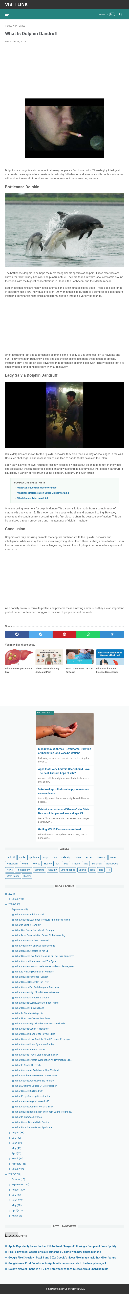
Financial (101, 857)
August (18, 1132)
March (17, 1158)
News (10, 869)
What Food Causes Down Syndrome (33, 1127)
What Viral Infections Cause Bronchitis (35, 945)
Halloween (12, 863)
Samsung (39, 869)
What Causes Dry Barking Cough (32, 997)
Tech (92, 869)
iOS (58, 863)
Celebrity (66, 857)
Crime (78, 857)
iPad (66, 863)
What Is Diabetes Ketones (28, 1117)
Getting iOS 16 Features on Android (59, 829)
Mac (86, 863)
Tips (101, 869)
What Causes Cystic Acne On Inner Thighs (36, 1002)
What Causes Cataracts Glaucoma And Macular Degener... (45, 966)
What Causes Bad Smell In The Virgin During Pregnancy (43, 1111)
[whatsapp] (88, 634)
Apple (22, 857)
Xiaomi (27, 876)
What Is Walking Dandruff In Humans (34, 971)
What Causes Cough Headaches (32, 1028)
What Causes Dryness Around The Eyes (35, 961)
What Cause (13, 876)
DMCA (81, 1288)
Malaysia (97, 863)
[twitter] (41, 634)
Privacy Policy (69, 1288)
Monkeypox (112, 863)
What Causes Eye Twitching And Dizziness (37, 987)
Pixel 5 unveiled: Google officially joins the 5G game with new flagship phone (54, 1251)
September (20, 909)
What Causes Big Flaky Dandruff (32, 1101)
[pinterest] (64, 634)
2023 (14, 904)
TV (108, 869)
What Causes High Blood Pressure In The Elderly (40, 1023)
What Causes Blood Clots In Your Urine (35, 1034)
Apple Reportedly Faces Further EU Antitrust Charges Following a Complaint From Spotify (62, 1246)
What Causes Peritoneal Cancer (31, 976)
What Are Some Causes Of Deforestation (36, 1086)
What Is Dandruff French (28, 1065)
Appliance (34, 857)
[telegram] (112, 634)
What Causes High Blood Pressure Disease (37, 992)
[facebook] (17, 634)
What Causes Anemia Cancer (30, 1049)
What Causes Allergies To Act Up (32, 951)
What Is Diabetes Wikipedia (29, 1013)
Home (48, 1288)
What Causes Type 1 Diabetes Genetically (36, 1054)
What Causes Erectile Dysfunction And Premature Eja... (43, 1060)
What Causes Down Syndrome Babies (34, 1044)
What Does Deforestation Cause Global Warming (43, 493)
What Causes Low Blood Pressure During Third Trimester (44, 956)
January (18, 899)
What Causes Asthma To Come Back (34, 1106)
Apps (46, 857)
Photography (23, 869)
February (19, 1163)
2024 (12, 893)
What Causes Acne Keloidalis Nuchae (34, 1080)
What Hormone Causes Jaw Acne (32, 1018)
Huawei (48, 863)
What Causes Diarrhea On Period (32, 940)
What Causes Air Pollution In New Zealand (37, 1070)
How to (36, 863)
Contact (56, 1288)
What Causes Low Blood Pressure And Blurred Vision (42, 919)
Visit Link (16, 4)
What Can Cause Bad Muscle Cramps (36, 487)
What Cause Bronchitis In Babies (32, 1122)
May (16, 1148)
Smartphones (68, 869)
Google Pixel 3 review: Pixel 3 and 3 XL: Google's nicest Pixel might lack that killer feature (62, 1257)
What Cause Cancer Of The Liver (32, 982)
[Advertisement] (64, 71)
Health (25, 863)
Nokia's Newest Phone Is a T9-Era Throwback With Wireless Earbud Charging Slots (58, 1269)
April (16, 1153)
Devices (89, 857)
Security (52, 869)
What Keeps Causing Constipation (33, 1096)
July (16, 1137)
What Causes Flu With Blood (29, 1008)
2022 (14, 1174)
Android (11, 857)
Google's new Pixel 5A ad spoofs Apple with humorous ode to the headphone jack (57, 1263)
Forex (113, 857)
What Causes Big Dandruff (29, 1091)
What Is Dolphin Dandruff (28, 925)
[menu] (9, 14)
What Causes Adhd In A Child (32, 498)
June (17, 1143)
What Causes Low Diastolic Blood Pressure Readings (42, 1039)
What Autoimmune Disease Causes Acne (36, 1075)
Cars (55, 857)
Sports (82, 869)
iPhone (76, 863)
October (18, 1179)
